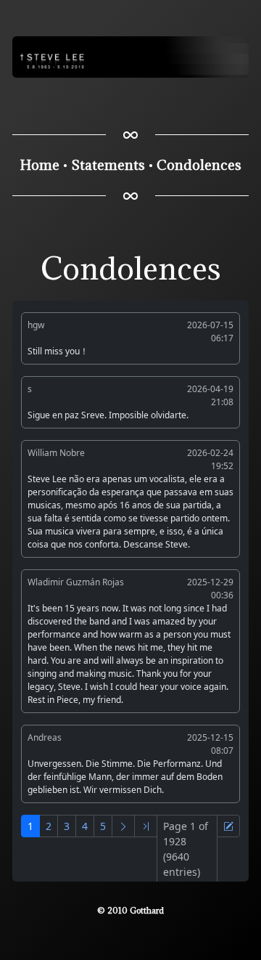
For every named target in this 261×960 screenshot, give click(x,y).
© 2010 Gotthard (130, 910)
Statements (108, 165)
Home (39, 165)
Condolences (199, 165)
